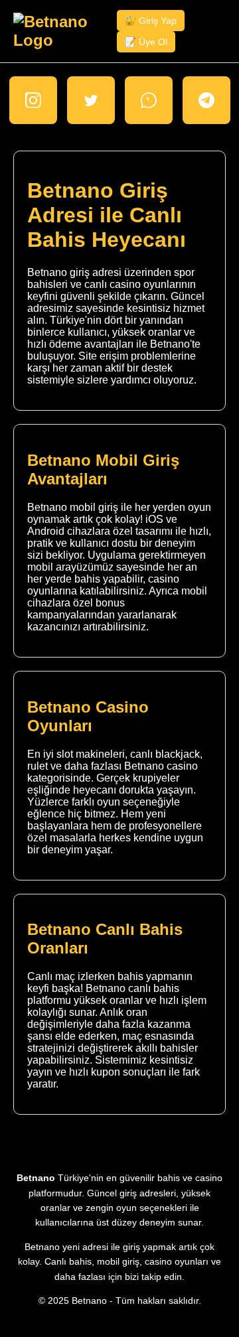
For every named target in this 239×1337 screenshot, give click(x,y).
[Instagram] (33, 100)
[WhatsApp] (149, 100)
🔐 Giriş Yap (151, 20)
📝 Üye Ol (146, 41)
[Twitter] (91, 100)
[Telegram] (206, 100)
